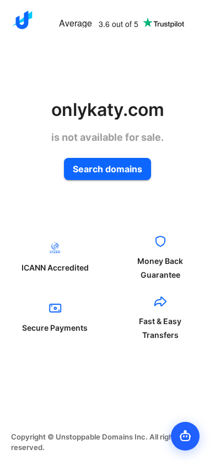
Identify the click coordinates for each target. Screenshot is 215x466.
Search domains (107, 168)
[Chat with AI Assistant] (185, 436)
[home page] (22, 20)
